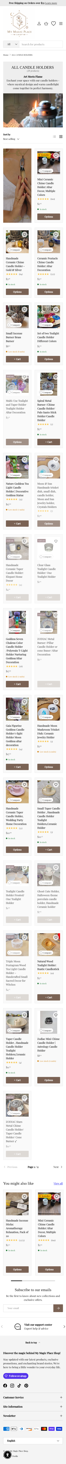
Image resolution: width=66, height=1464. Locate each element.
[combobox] (33, 44)
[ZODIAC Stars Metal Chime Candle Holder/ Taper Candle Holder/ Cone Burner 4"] (17, 1105)
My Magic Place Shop (19, 1451)
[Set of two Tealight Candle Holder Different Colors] (48, 316)
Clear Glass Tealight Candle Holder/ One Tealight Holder (46, 570)
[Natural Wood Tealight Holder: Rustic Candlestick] (48, 944)
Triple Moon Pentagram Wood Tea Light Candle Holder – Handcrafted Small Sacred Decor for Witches (17, 973)
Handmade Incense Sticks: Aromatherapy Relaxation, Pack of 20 (17, 1228)
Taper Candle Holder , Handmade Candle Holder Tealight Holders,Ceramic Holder (17, 1048)
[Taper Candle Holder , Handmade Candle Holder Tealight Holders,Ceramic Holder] (17, 1022)
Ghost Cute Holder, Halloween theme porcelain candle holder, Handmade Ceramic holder (48, 899)
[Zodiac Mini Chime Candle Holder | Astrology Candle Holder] (48, 1022)
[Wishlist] (53, 23)
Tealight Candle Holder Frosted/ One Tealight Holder (15, 897)
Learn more (51, 3)
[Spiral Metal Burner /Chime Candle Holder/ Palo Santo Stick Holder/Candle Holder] (48, 384)
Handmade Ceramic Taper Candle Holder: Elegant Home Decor (14, 572)
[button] (46, 23)
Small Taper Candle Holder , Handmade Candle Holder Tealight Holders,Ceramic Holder (48, 818)
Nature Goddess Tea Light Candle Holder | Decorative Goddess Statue (17, 489)
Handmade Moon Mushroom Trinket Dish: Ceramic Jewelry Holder (48, 731)
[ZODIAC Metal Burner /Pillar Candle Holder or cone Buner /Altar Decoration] (48, 622)
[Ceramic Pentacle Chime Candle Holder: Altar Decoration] (48, 241)
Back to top (31, 1342)
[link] (13, 1167)
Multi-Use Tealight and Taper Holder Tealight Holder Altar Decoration (17, 406)
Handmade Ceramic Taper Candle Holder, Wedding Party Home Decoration (16, 816)
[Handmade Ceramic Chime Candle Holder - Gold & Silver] (17, 241)
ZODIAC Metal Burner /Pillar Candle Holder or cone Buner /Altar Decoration (47, 646)
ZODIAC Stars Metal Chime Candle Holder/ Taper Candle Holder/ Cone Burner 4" (15, 1131)
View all (58, 1183)
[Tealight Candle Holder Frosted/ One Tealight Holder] (17, 874)
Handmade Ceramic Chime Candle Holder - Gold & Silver (15, 264)
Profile (15, 1456)
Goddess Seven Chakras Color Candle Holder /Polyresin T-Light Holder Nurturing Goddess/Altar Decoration (17, 650)
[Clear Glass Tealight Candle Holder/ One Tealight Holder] (48, 548)
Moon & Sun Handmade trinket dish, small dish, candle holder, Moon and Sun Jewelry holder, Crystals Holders (48, 495)
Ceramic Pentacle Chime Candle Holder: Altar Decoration (47, 264)
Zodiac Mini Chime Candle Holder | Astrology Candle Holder (48, 1044)
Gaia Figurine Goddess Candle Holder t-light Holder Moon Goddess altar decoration (15, 735)
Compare (47, 170)
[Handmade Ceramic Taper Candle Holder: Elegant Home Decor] (17, 548)
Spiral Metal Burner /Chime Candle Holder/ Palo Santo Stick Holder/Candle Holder (46, 410)
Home (5, 55)
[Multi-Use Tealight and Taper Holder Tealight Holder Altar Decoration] (17, 384)
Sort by (6, 134)
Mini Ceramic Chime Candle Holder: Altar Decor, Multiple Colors (46, 187)
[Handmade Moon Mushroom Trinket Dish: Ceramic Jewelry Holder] (48, 709)
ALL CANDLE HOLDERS (22, 55)
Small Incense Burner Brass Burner (14, 337)
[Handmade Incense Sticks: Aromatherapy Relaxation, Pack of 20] (17, 1203)
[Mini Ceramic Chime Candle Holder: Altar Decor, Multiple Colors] (48, 162)
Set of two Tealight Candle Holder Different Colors (48, 337)
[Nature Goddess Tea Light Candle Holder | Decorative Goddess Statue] (17, 467)
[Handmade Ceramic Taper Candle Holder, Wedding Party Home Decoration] (17, 791)
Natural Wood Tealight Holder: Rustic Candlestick (48, 965)
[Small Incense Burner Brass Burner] (17, 316)
